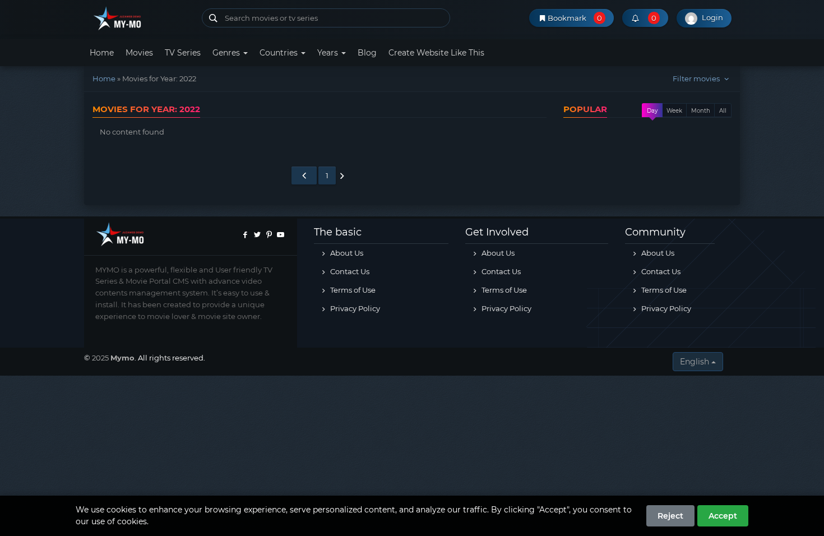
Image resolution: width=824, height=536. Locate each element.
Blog (367, 53)
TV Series (183, 53)
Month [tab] (700, 110)
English (695, 362)
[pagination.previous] (303, 175)
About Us (345, 252)
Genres (227, 53)
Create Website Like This (436, 53)
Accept (723, 516)
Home (102, 53)
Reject (670, 516)
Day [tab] (652, 110)
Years (328, 53)
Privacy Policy (354, 308)
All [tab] (722, 110)
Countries (280, 53)
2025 (101, 357)
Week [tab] (674, 110)
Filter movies (697, 78)
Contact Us (348, 271)
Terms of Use (352, 289)
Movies (139, 53)
